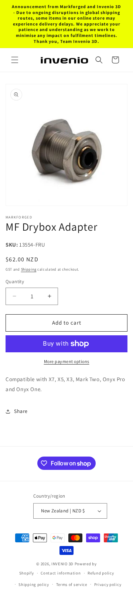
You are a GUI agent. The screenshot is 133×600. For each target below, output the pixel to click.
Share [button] (21, 411)
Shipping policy (33, 584)
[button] (15, 60)
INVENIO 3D (62, 563)
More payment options (66, 361)
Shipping (29, 269)
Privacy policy (108, 584)
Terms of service (71, 584)
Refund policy (101, 573)
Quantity (15, 281)
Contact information (61, 573)
